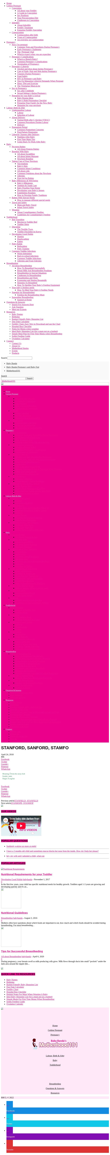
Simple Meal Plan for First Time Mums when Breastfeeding (37, 334)
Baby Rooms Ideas (25, 98)
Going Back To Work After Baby (31, 142)
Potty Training (23, 249)
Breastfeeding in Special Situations (32, 273)
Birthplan (16, 317)
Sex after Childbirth (25, 91)
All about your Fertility (27, 10)
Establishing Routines (26, 193)
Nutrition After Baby (26, 137)
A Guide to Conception (27, 13)
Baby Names (17, 314)
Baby (8, 144)
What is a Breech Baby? (27, 59)
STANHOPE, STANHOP (22, 803)
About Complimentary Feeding (30, 212)
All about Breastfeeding (22, 266)
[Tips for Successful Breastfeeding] (11, 946)
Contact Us (16, 343)
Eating (20, 241)
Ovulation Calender (14, 1004)
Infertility (16, 23)
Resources (10, 312)
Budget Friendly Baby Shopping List (27, 319)
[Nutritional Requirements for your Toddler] (13, 869)
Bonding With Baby (20, 151)
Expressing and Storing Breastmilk (32, 280)
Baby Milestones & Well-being (25, 181)
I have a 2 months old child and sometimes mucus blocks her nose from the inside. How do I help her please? (52, 851)
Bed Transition (18, 219)
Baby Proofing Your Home (28, 188)
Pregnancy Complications (23, 57)
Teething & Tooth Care (27, 185)
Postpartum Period (19, 127)
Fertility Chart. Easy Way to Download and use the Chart (36, 324)
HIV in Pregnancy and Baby (29, 78)
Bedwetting (22, 246)
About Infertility (24, 25)
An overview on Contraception (30, 40)
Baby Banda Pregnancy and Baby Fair (22, 367)
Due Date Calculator (20, 321)
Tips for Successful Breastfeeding (22, 951)
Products (15, 353)
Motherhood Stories (20, 348)
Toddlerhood (11, 217)
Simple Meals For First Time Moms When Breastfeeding (30, 999)
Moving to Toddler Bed (27, 222)
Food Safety (22, 76)
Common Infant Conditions (28, 168)
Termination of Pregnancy (28, 64)
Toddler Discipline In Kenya (29, 232)
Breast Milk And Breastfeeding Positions (34, 270)
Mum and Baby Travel (26, 205)
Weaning (15, 210)
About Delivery (18, 117)
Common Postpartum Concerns (30, 129)
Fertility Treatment (25, 27)
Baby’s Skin (22, 166)
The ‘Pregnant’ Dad (25, 52)
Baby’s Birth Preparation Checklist (32, 100)
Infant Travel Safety (25, 207)
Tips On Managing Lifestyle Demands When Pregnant (40, 81)
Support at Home (24, 300)
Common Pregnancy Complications (32, 61)
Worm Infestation (24, 253)
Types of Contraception (27, 37)
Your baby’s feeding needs (23, 287)
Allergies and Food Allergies (29, 261)
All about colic (23, 171)
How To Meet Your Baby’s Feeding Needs (35, 290)
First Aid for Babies (25, 178)
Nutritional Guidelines (14, 912)
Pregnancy (10, 42)
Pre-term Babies (18, 147)
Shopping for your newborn (29, 105)
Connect (10, 341)
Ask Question (17, 307)
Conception (17, 8)
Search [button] (4, 376)
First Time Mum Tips (26, 139)
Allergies (21, 176)
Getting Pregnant (13, 6)
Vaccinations (22, 164)
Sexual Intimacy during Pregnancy (31, 93)
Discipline (16, 227)
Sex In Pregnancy (19, 88)
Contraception (18, 32)
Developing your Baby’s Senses (30, 190)
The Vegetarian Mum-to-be (28, 86)
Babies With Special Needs (23, 198)
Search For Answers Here (23, 304)
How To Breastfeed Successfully (31, 268)
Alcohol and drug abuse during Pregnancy (35, 69)
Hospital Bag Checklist (21, 326)
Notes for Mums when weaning (25, 329)
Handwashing (23, 239)
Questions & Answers (15, 302)
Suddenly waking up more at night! (21, 846)
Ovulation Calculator (21, 338)
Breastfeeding (12, 263)
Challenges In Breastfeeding (29, 275)
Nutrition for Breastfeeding (23, 292)
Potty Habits (17, 244)
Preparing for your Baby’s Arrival (26, 95)
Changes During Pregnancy (29, 74)
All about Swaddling (26, 154)
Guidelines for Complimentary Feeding (33, 215)
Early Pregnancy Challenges (29, 49)
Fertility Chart (12, 989)
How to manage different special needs (33, 200)
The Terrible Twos (25, 229)
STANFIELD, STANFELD (26, 801)
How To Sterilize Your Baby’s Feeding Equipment (38, 285)
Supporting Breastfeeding (22, 297)
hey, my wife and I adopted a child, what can (25, 856)
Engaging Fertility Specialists (29, 30)
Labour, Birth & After (15, 108)
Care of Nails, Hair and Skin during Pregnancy (37, 71)
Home (9, 3)
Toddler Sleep (23, 224)
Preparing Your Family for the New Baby (34, 103)
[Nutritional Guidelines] (11, 907)
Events (15, 351)
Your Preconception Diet (27, 18)
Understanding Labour (21, 110)
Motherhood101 (13, 371)
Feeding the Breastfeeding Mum (30, 295)
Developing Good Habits (22, 234)
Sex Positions (23, 15)
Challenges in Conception (28, 20)
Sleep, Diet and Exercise (27, 83)
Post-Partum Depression (27, 132)
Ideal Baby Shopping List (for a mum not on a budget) (35, 331)
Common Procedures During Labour (32, 122)
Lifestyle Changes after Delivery (25, 134)
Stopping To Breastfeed (27, 283)
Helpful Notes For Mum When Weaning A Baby (27, 994)
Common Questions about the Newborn (34, 173)
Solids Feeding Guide (21, 336)
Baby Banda (11, 363)
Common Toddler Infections (24, 251)
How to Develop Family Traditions (32, 195)
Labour (20, 112)
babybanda (27, 879)
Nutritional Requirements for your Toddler (26, 874)
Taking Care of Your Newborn (25, 161)
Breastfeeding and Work (27, 278)
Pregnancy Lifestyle (20, 66)
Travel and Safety (19, 202)
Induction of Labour (25, 115)
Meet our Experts (19, 309)
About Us (16, 346)
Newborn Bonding (25, 159)
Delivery (21, 125)
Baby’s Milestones (25, 183)
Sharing (20, 236)
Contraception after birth (27, 35)
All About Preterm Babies (28, 149)
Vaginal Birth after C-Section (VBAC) (33, 120)
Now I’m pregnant (20, 44)
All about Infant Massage (27, 156)
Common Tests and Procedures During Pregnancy (38, 47)
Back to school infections (27, 256)
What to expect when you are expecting (34, 54)
